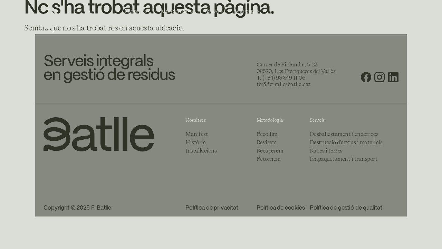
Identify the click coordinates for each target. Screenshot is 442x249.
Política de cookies (281, 208)
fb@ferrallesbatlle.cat (284, 84)
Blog (276, 11)
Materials (247, 11)
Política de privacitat (211, 208)
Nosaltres (137, 11)
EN (387, 11)
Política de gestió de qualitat (346, 208)
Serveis (213, 11)
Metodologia (177, 11)
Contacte (304, 11)
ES (398, 11)
